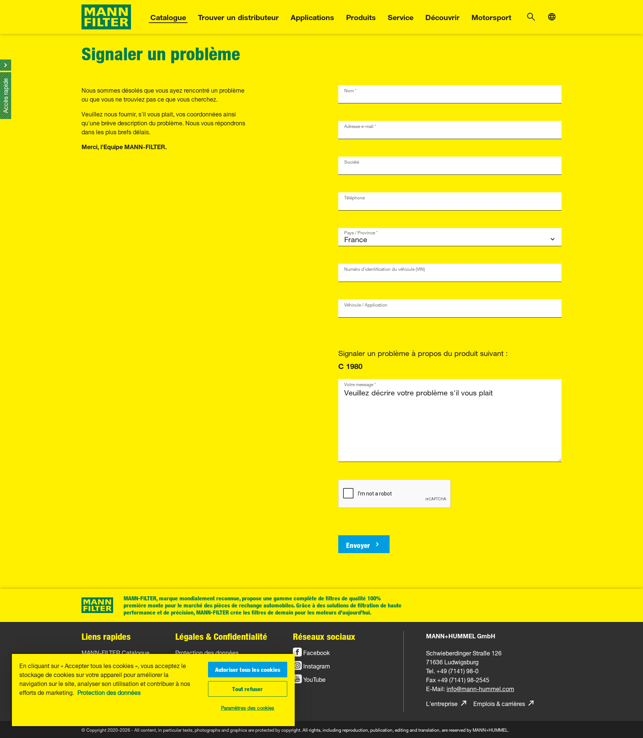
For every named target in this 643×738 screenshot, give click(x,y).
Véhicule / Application (365, 304)
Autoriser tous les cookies (247, 669)
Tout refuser (247, 689)
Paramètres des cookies (248, 707)
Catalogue (168, 16)
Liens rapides (106, 636)
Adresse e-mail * (360, 125)
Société (351, 161)
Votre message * (360, 383)
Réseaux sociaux (324, 636)
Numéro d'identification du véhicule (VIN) (384, 268)
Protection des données (109, 691)
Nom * (350, 89)
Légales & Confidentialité (221, 636)
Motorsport (491, 16)
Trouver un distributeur (238, 16)
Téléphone (354, 196)
